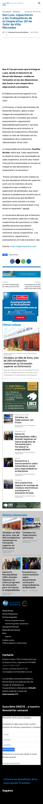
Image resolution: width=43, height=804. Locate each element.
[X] (17, 261)
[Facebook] (12, 261)
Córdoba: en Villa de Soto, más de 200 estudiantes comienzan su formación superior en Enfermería (21, 362)
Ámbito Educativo (9, 353)
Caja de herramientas (22, 415)
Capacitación (6, 11)
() (32, 688)
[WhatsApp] (23, 261)
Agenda (17, 458)
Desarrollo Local (20, 431)
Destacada (16, 11)
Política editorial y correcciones (14, 643)
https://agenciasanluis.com (23, 246)
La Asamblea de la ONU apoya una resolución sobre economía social (32, 286)
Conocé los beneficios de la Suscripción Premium (20, 781)
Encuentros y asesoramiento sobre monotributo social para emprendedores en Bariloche (26, 466)
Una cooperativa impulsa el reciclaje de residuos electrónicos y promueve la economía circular (26, 487)
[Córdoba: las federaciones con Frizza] (8, 418)
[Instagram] (7, 795)
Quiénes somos (8, 640)
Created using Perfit (11, 763)
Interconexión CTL (10, 694)
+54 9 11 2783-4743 (11, 665)
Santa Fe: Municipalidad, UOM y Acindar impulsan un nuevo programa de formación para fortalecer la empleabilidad (26, 442)
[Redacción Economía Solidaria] (3, 32)
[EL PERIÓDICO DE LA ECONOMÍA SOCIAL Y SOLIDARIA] (15, 5)
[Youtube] (16, 795)
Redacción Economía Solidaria (18, 32)
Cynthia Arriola (13, 255)
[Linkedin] (28, 261)
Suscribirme (8, 749)
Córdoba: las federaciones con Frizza (24, 420)
